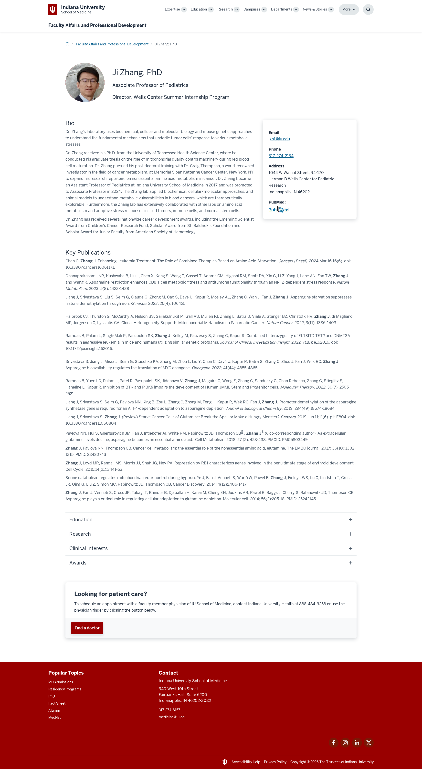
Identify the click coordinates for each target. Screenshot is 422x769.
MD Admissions (60, 682)
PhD (51, 696)
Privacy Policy (275, 762)
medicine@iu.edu (172, 717)
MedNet (54, 717)
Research (225, 9)
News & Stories (315, 9)
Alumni (54, 710)
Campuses (251, 9)
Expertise (172, 9)
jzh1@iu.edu (279, 139)
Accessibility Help (246, 762)
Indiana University (359, 762)
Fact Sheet (56, 703)
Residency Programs (64, 689)
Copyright (298, 762)
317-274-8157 (169, 710)
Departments (281, 9)
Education (199, 9)
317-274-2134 (281, 155)
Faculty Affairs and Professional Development (97, 25)
